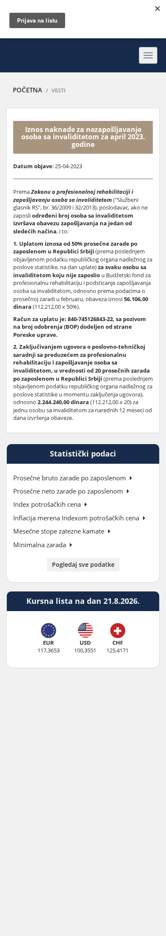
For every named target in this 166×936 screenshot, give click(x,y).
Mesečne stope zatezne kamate (59, 531)
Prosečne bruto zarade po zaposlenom (70, 478)
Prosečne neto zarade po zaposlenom (69, 491)
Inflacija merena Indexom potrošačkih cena (77, 518)
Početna (27, 90)
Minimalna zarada (40, 544)
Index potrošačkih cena (48, 504)
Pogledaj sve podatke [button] (83, 564)
